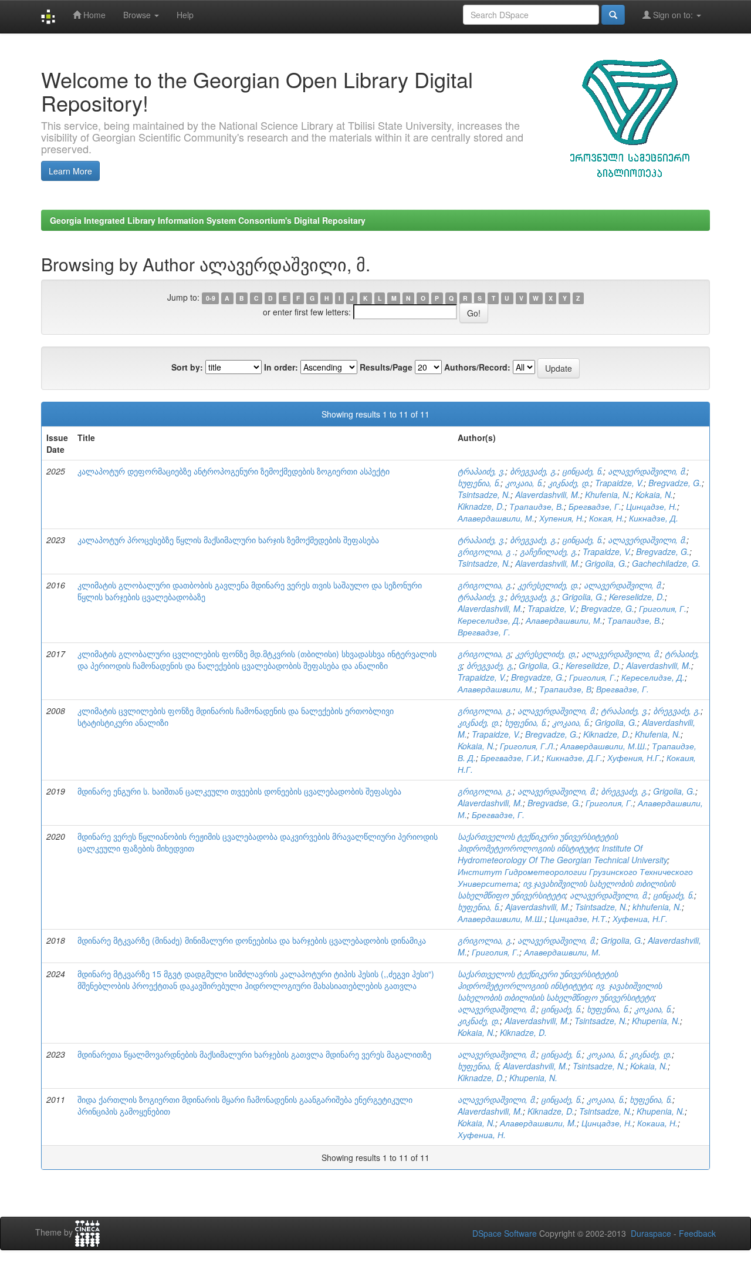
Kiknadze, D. (481, 506)
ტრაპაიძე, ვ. (481, 471)
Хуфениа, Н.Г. (640, 918)
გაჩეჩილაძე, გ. (549, 551)
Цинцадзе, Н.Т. (578, 918)
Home (93, 15)
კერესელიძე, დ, (546, 653)
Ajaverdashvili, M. (537, 907)
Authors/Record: (477, 367)
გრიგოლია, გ (484, 653)
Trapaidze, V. (619, 483)
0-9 (210, 298)
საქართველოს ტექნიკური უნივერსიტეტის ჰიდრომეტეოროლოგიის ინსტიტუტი (538, 842)
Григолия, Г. (662, 608)
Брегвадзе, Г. (595, 506)
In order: (281, 367)
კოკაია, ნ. (524, 483)
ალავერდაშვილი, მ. (647, 471)
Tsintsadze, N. (484, 494)
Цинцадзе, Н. (651, 506)
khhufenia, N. (657, 907)
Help (185, 15)
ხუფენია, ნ (478, 1066)
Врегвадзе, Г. (484, 632)
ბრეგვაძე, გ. (533, 471)
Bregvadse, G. (554, 803)
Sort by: (187, 367)
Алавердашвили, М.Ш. (603, 746)
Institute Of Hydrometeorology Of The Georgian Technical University (562, 854)
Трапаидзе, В (565, 689)
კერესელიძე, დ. (548, 585)
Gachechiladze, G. (666, 563)
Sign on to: (673, 15)
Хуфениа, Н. (482, 1134)
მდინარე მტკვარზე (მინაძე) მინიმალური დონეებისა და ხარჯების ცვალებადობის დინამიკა (251, 940)
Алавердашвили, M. (538, 1123)
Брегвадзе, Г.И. (511, 757)
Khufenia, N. (608, 494)
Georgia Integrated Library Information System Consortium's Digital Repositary (208, 220)
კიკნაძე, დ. (569, 483)
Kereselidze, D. (637, 597)
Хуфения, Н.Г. (634, 757)
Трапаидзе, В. (536, 506)
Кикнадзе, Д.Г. (574, 757)
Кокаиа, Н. (657, 1123)
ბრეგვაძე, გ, (490, 665)
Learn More (70, 171)
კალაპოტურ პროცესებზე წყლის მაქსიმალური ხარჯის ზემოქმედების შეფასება (228, 540)
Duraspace (651, 1233)
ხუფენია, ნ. (479, 483)
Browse (138, 15)
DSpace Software (504, 1233)
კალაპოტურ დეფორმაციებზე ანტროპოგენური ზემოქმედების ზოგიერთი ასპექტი (233, 471)
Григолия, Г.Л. (528, 746)
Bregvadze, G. (675, 483)
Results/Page (386, 367)
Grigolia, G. (606, 563)
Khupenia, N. (656, 1021)
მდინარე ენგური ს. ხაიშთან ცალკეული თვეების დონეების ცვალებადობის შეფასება (239, 791)
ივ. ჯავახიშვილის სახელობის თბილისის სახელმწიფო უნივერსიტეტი (560, 991)
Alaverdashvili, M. (547, 494)
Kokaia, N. (654, 494)
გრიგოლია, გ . (486, 551)
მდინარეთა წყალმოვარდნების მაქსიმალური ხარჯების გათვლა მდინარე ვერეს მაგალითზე (254, 1054)
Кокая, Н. (606, 518)
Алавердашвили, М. (496, 518)
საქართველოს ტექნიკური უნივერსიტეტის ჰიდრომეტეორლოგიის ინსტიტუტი (538, 979)
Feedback (697, 1233)
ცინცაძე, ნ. (582, 471)
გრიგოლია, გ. (485, 585)
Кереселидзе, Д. (489, 620)
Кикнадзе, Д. (653, 518)
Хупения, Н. (561, 518)
